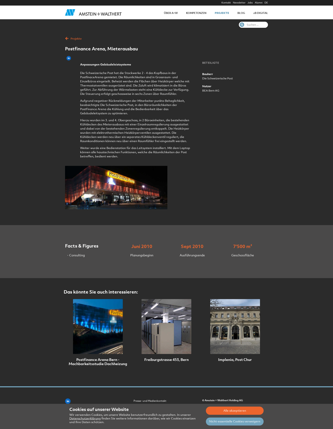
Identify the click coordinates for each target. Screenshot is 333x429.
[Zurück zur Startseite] (93, 12)
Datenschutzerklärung (85, 418)
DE (266, 2)
